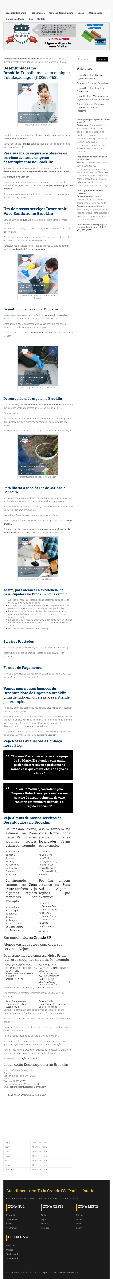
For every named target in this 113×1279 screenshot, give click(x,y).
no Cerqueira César (48, 906)
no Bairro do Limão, (48, 871)
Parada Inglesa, (46, 864)
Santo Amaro (45, 1004)
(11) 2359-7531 (84, 230)
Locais (81, 13)
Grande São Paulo (15, 19)
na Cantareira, (45, 855)
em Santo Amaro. (47, 919)
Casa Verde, (44, 858)
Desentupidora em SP (16, 13)
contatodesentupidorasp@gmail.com (28, 1087)
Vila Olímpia (12, 1228)
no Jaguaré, (11, 855)
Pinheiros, (10, 871)
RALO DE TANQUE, (48, 965)
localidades (48, 841)
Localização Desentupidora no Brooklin (27, 1095)
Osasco (22, 1001)
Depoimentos (38, 13)
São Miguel (22, 1004)
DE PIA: (9, 968)
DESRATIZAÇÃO (46, 982)
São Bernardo (59, 1004)
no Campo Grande (48, 916)
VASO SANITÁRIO (14, 965)
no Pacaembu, (12, 864)
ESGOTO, (43, 971)
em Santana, (45, 851)
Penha (79, 1223)
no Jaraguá (11, 920)
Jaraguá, (10, 858)
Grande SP (42, 937)
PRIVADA (27, 965)
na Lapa (9, 923)
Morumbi (10, 1215)
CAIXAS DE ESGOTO (48, 979)
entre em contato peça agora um (30, 987)
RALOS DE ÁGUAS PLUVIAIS (53, 968)
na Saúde (43, 922)
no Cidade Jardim (14, 927)
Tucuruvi (43, 874)
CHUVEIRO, (11, 976)
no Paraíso (44, 903)
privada (25, 220)
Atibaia (42, 1001)
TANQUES (54, 976)
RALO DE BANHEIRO (24, 973)
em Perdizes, (12, 868)
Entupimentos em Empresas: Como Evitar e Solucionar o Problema (90, 107)
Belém (79, 1228)
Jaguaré (10, 917)
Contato (41, 19)
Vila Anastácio (13, 930)
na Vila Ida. (11, 874)
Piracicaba (52, 1007)
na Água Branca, (13, 851)
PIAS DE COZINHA (22, 968)
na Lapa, (10, 861)
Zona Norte (49, 833)
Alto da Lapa (12, 910)
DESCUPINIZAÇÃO (48, 984)
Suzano (9, 1007)
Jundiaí (50, 1001)
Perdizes (45, 1228)
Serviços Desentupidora (61, 13)
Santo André (11, 1001)
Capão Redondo (46, 926)
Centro (17, 923)
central (26, 144)
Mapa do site (95, 13)
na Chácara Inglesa (48, 909)
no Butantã (11, 913)
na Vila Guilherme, (48, 868)
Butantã (44, 1223)
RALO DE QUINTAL (14, 979)
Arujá (16, 1007)
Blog (31, 19)
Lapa (43, 1219)
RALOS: (9, 973)
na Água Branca (13, 907)
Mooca (79, 1219)
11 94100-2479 (31, 1084)
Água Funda (45, 913)
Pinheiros (43, 931)
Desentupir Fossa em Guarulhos (92, 83)
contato (46, 135)
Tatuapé (80, 1215)
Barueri (42, 1007)
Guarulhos (11, 1004)
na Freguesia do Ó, (48, 861)
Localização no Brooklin (26, 1058)
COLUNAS (44, 976)
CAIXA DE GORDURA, (49, 973)
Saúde (9, 1223)
